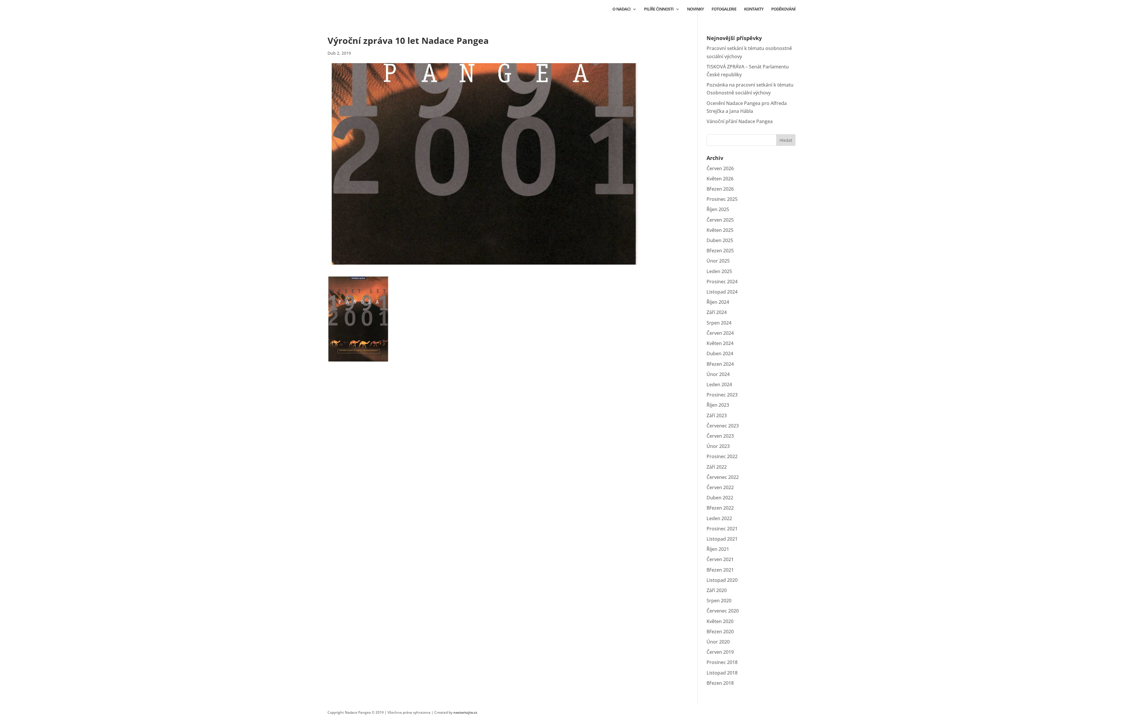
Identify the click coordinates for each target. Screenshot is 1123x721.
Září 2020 (717, 590)
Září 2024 (717, 312)
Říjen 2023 (718, 405)
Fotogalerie (724, 9)
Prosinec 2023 (722, 394)
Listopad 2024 (722, 292)
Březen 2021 (720, 570)
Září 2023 (717, 415)
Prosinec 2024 (722, 281)
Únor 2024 (718, 374)
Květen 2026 (720, 178)
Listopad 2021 (722, 539)
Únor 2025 (718, 261)
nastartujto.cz (465, 712)
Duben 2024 (720, 353)
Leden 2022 (719, 518)
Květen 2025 (720, 230)
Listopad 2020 (722, 580)
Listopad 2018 (722, 673)
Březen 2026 (720, 189)
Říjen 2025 (718, 209)
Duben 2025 (720, 240)
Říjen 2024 (718, 302)
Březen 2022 (720, 508)
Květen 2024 (720, 343)
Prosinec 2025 (722, 199)
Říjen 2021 (718, 549)
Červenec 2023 (723, 425)
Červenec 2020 (723, 611)
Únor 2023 (718, 446)
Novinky (695, 9)
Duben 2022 (720, 497)
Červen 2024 (720, 333)
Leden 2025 (719, 271)
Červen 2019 (720, 652)
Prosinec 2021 (722, 528)
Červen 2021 (720, 559)
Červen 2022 (720, 487)
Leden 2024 (719, 384)
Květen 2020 (720, 621)
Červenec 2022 (723, 477)
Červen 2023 (720, 436)
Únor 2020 (718, 642)
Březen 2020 (720, 631)
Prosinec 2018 (722, 662)
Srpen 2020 (719, 600)
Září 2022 (717, 467)
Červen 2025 (720, 220)
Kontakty (754, 9)
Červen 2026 (720, 168)
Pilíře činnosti (659, 9)
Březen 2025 (720, 250)
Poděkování (783, 9)
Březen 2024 (720, 364)
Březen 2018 (720, 683)
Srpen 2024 (719, 323)
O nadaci (621, 9)
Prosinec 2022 (722, 456)
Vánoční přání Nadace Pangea (740, 121)
